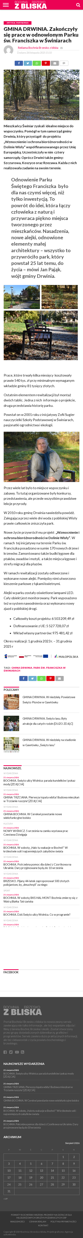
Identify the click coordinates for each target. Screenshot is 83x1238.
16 (73, 1170)
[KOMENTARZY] (63, 62)
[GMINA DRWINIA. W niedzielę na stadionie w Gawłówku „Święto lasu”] (11, 745)
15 (63, 1170)
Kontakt (43, 1225)
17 (8, 1177)
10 (8, 1170)
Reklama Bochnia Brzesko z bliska (38, 47)
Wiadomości (17, 1221)
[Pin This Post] (46, 62)
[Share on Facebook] (19, 62)
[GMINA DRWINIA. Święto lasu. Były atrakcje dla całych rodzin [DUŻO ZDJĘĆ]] (11, 723)
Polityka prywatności (63, 1221)
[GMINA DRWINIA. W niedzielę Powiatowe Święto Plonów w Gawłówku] (11, 702)
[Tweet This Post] (28, 62)
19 (30, 1177)
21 (52, 1177)
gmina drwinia (21, 667)
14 (52, 1170)
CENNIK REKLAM (37, 1221)
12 (30, 1170)
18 (19, 1177)
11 (19, 1170)
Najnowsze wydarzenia (23, 1063)
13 (41, 1170)
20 (41, 1177)
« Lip (5, 1199)
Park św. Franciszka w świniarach (35, 669)
